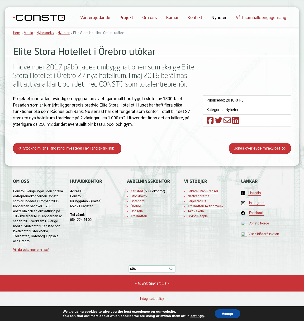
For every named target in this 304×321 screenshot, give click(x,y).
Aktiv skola (196, 211)
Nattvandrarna (198, 196)
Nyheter (219, 17)
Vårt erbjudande (95, 17)
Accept (227, 314)
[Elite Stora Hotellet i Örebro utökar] (210, 120)
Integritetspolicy (152, 299)
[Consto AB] (39, 17)
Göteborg (138, 201)
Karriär (172, 17)
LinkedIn (254, 193)
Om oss (149, 17)
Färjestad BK (197, 201)
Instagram (257, 203)
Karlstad (137, 191)
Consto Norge (259, 223)
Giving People (198, 216)
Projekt (126, 17)
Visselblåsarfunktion (263, 234)
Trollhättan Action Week (205, 206)
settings (197, 316)
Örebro (136, 206)
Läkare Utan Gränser (203, 191)
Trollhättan (139, 216)
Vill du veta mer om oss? (31, 250)
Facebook (256, 213)
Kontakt (195, 17)
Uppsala (137, 211)
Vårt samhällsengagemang (261, 17)
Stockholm (139, 196)
